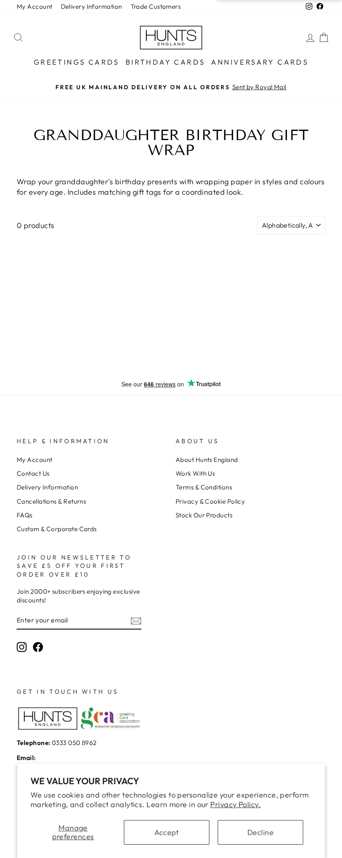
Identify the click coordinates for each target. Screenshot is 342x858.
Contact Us (33, 473)
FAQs (25, 515)
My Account (35, 6)
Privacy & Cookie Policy (210, 501)
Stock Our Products (204, 515)
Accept (166, 832)
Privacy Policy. (235, 804)
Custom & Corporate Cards (57, 529)
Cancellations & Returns (51, 501)
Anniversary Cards (259, 62)
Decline (260, 832)
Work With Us (195, 473)
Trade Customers (156, 6)
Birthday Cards (165, 62)
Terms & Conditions (204, 487)
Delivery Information (91, 6)
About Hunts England (207, 460)
